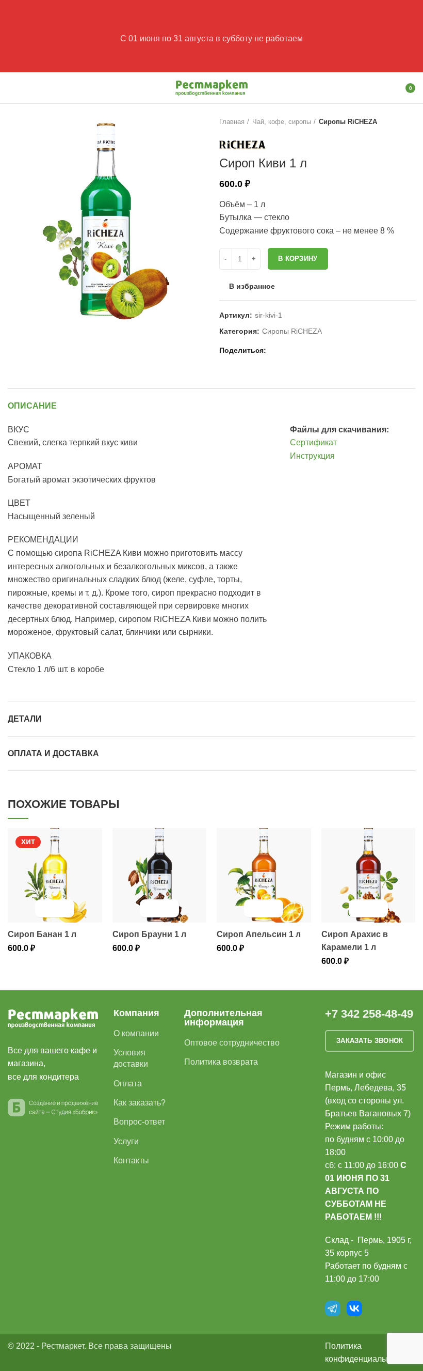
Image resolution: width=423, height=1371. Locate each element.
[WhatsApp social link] (289, 350)
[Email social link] (277, 350)
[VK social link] (300, 350)
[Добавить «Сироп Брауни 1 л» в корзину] (150, 908)
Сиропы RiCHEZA (348, 122)
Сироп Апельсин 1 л (259, 934)
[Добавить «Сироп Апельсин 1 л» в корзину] (255, 908)
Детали (25, 718)
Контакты (131, 1160)
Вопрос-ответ (139, 1121)
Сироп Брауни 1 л (149, 934)
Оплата (127, 1083)
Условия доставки (130, 1058)
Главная (232, 122)
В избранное (252, 286)
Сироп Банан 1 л (42, 934)
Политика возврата (221, 1061)
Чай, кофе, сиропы (281, 122)
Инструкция (312, 455)
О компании (136, 1033)
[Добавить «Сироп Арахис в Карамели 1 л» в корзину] (359, 908)
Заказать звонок (369, 1041)
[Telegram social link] (312, 350)
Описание (32, 405)
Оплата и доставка (53, 753)
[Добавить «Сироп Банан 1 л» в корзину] (46, 908)
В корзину (298, 258)
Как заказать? (139, 1102)
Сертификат (313, 442)
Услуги (126, 1141)
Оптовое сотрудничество (232, 1042)
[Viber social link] (324, 350)
